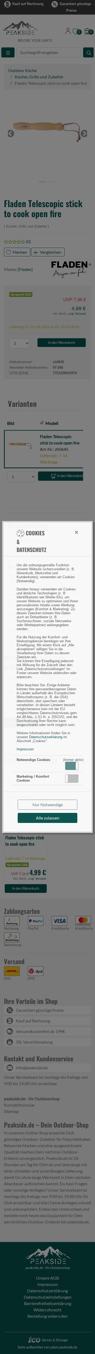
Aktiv (71, 766)
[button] (71, 766)
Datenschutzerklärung (45, 737)
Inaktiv (74, 778)
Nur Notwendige (47, 804)
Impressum (25, 749)
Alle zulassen (47, 817)
